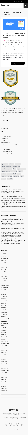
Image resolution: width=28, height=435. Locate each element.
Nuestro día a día (7, 136)
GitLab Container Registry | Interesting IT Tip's (11, 218)
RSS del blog (4, 120)
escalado (4, 176)
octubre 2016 (4, 345)
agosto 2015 (4, 377)
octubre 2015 (4, 372)
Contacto (6, 417)
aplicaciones (5, 164)
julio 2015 (3, 379)
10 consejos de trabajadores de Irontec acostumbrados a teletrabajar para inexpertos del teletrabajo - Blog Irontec (13, 240)
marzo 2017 (4, 334)
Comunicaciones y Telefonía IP (10, 144)
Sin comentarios (18, 42)
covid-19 (20, 171)
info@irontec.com (7, 413)
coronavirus (14, 171)
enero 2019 (3, 298)
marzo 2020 (4, 276)
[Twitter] (14, 1)
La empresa (5, 133)
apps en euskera (6, 171)
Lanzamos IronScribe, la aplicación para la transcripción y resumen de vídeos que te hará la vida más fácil (12, 191)
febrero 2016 (4, 363)
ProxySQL (9, 178)
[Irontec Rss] (25, 1)
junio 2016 (3, 354)
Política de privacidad (11, 429)
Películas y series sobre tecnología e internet (11, 206)
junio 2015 (3, 381)
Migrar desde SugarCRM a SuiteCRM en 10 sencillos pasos (14, 35)
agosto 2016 (4, 350)
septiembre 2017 (5, 323)
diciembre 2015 (4, 368)
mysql (21, 176)
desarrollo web (16, 166)
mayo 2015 (3, 384)
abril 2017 (3, 332)
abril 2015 (3, 386)
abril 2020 (3, 274)
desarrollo (17, 164)
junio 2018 (3, 305)
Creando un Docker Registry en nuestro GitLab (12, 219)
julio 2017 (3, 327)
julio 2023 (3, 253)
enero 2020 (3, 280)
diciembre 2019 (4, 283)
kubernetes (16, 176)
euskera (4, 173)
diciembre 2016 (4, 341)
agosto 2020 (4, 267)
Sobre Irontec (4, 131)
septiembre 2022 (5, 258)
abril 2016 (3, 359)
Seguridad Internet (7, 153)
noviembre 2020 (5, 265)
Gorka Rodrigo (9, 40)
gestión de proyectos (7, 168)
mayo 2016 (3, 357)
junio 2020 (3, 269)
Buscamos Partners (17, 418)
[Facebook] (21, 1)
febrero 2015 (4, 390)
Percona (4, 178)
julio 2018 (3, 303)
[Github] (23, 1)
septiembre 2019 (5, 287)
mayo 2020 (3, 271)
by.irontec (11, 164)
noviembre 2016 (5, 343)
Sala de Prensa (14, 417)
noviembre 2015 (5, 370)
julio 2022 (3, 260)
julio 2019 (3, 289)
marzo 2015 (4, 388)
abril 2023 (3, 256)
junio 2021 (3, 262)
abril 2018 (3, 310)
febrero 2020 (4, 278)
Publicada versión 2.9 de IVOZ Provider (10, 230)
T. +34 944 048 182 (17, 413)
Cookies (19, 429)
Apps (14, 168)
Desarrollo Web (9, 42)
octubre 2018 (4, 301)
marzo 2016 (4, 361)
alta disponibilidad (11, 173)
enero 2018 (3, 316)
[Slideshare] (19, 1)
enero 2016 (3, 366)
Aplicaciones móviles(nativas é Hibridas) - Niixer (12, 221)
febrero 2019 (4, 296)
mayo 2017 (3, 330)
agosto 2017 (4, 325)
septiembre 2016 (5, 348)
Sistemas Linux (6, 156)
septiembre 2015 (5, 375)
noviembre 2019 (5, 285)
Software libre (4, 138)
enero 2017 (3, 339)
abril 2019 (3, 294)
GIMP (4, 140)
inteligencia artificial (6, 166)
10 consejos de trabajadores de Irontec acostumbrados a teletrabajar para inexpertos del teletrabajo (12, 235)
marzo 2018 (4, 312)
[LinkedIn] (17, 1)
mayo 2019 (3, 292)
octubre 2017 (4, 321)
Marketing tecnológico (8, 151)
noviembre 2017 (5, 319)
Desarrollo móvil (6, 147)
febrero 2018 (4, 314)
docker (18, 173)
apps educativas (21, 168)
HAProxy (10, 176)
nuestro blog (8, 110)
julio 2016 (3, 352)
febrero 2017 (4, 336)
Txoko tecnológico (5, 142)
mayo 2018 (3, 307)
